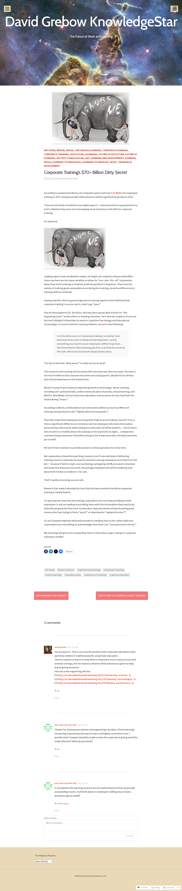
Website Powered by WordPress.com (90, 876)
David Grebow (70, 178)
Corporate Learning (115, 150)
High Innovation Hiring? (51, 595)
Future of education (111, 154)
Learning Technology (95, 162)
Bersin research (66, 569)
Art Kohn (49, 150)
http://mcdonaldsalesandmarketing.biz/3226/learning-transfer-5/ (94, 675)
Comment (129, 836)
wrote (105, 324)
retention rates (73, 575)
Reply (56, 698)
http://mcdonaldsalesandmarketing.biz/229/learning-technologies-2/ (97, 679)
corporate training (56, 154)
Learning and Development (107, 158)
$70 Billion (117, 193)
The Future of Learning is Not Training (122, 595)
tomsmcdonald (60, 647)
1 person (66, 803)
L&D (87, 158)
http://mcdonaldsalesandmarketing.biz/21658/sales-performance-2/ (96, 683)
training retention (119, 575)
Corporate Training (114, 569)
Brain (69, 150)
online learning (53, 575)
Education (77, 154)
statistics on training (95, 575)
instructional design (70, 158)
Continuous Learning (88, 150)
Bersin (61, 150)
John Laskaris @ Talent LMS (65, 725)
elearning (91, 154)
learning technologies (66, 162)
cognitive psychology (89, 569)
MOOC (113, 162)
